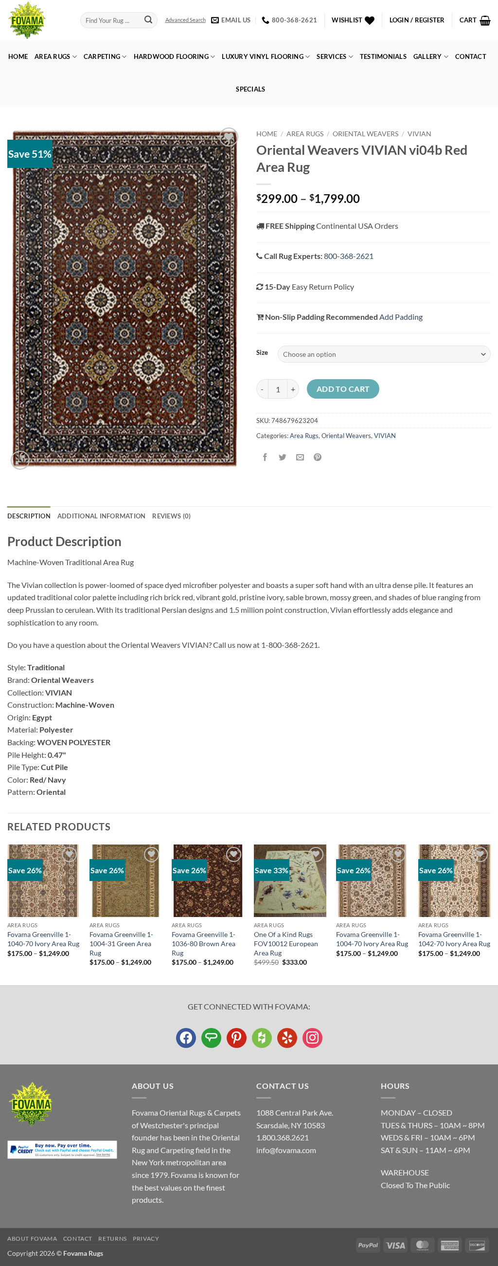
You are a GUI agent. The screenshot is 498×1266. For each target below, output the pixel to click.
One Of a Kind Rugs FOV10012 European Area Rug (286, 943)
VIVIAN (419, 134)
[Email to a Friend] (300, 458)
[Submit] (148, 20)
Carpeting (102, 56)
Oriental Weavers (365, 134)
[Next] (490, 914)
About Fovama (32, 1238)
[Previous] (7, 914)
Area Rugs (52, 56)
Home (18, 56)
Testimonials (383, 56)
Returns (112, 1238)
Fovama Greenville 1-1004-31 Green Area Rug (121, 943)
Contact (470, 56)
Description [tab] (29, 516)
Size (262, 352)
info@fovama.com (286, 1150)
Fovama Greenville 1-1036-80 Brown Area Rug (203, 943)
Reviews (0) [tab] (171, 516)
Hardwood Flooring (171, 56)
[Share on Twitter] (283, 458)
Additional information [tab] (101, 516)
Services (331, 56)
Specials (250, 89)
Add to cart (343, 389)
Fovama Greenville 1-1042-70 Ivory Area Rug (454, 939)
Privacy (146, 1238)
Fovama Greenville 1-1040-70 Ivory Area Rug (43, 939)
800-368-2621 (349, 255)
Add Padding (401, 316)
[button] (417, 20)
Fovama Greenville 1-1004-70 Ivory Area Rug (372, 939)
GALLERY (427, 56)
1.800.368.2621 (282, 1137)
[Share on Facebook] (265, 458)
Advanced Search (185, 20)
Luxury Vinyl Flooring (262, 56)
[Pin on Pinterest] (318, 458)
